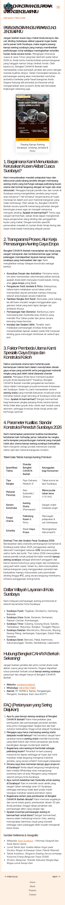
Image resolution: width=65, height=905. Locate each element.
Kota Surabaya (25, 840)
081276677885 (27, 687)
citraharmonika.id (26, 684)
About (32, 886)
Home (32, 882)
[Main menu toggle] (58, 7)
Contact (32, 894)
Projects (32, 890)
